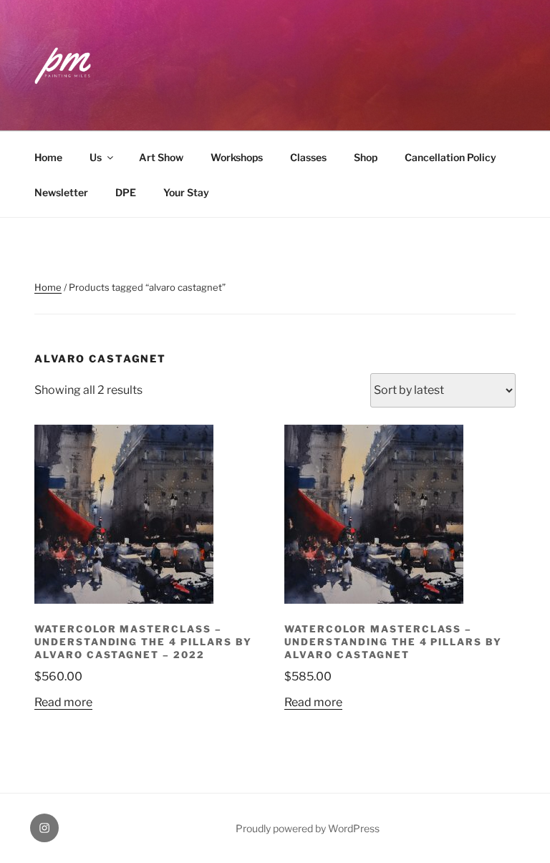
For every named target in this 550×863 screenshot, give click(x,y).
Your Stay (186, 192)
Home (48, 157)
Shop (365, 157)
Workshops (237, 157)
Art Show (161, 157)
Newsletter (61, 192)
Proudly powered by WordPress (308, 828)
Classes (308, 157)
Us (96, 157)
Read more (63, 702)
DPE (125, 192)
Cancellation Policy (450, 157)
